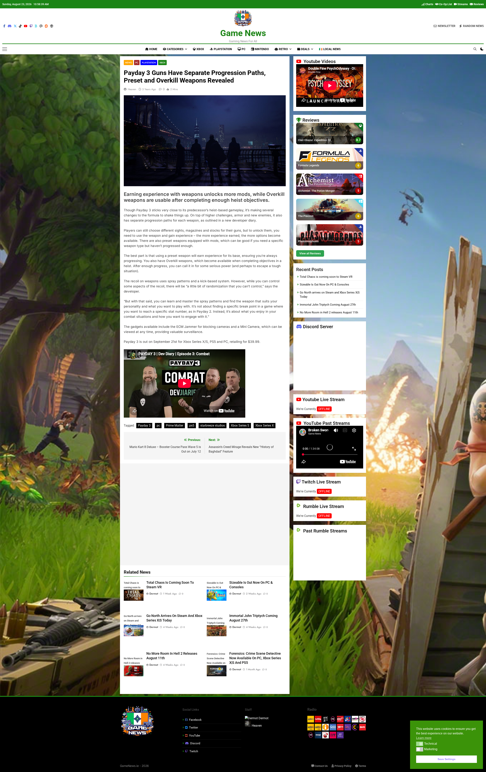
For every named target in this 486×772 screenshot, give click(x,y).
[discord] (9, 26)
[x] (15, 26)
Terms (362, 766)
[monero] (51, 26)
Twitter (193, 727)
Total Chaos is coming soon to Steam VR (326, 276)
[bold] (36, 26)
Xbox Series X (264, 425)
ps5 (191, 425)
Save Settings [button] (446, 759)
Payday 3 (144, 425)
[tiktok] (20, 26)
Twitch (193, 751)
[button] (419, 744)
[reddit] (46, 26)
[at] (41, 26)
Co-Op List (445, 4)
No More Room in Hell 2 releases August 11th (329, 312)
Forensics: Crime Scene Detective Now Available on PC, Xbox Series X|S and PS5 (255, 658)
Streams (462, 4)
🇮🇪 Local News (330, 49)
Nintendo (261, 49)
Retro (283, 49)
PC (243, 49)
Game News (243, 33)
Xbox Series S (240, 425)
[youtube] (25, 26)
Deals (304, 49)
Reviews (478, 4)
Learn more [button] (424, 738)
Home (152, 49)
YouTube (194, 735)
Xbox (200, 49)
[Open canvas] (4, 49)
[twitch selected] (31, 26)
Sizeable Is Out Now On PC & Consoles (324, 284)
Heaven (132, 89)
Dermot (153, 593)
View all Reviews (310, 253)
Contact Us (321, 766)
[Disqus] (205, 513)
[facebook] (4, 26)
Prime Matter (174, 425)
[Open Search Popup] (475, 48)
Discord (195, 743)
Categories (174, 49)
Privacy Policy (342, 766)
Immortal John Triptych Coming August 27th (328, 304)
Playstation (222, 49)
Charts (429, 4)
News (128, 62)
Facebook (195, 720)
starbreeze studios (212, 425)
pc (158, 425)
